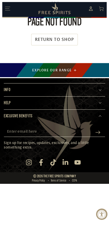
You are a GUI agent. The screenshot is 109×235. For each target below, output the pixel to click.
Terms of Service (58, 180)
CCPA (74, 180)
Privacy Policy (38, 180)
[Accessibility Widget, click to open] (101, 214)
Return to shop (54, 39)
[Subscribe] (99, 132)
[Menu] (7, 8)
